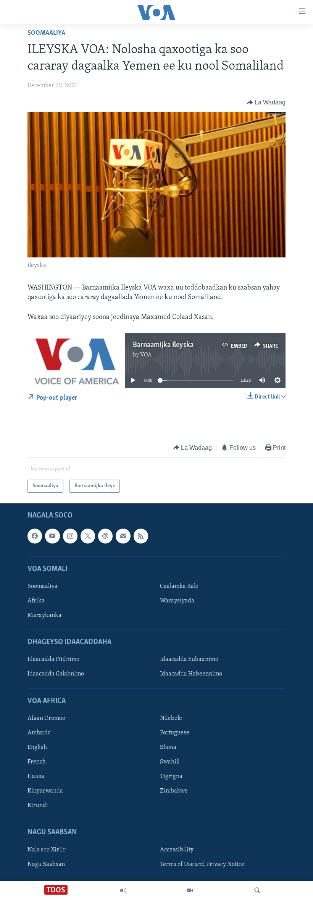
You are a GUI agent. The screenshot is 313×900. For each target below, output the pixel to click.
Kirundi (37, 805)
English (37, 747)
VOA (146, 355)
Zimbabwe (174, 791)
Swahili (170, 762)
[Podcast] (105, 536)
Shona (168, 747)
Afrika (36, 601)
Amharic (38, 733)
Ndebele (171, 718)
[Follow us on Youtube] (52, 536)
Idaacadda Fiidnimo (53, 659)
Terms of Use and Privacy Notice (202, 864)
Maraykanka (44, 615)
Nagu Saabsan (46, 864)
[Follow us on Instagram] (70, 536)
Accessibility (177, 850)
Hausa (35, 776)
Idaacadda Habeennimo (191, 674)
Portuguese (174, 733)
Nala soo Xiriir (46, 850)
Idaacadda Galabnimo (55, 674)
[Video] (190, 890)
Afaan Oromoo (46, 718)
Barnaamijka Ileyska (163, 345)
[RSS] (141, 536)
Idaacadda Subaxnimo (189, 659)
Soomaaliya (46, 33)
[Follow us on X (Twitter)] (88, 536)
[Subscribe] (123, 536)
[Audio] (123, 890)
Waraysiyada (177, 601)
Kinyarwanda (45, 791)
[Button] (266, 102)
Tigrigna (171, 776)
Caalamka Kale (179, 586)
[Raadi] (257, 890)
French (36, 762)
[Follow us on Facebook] (34, 536)
